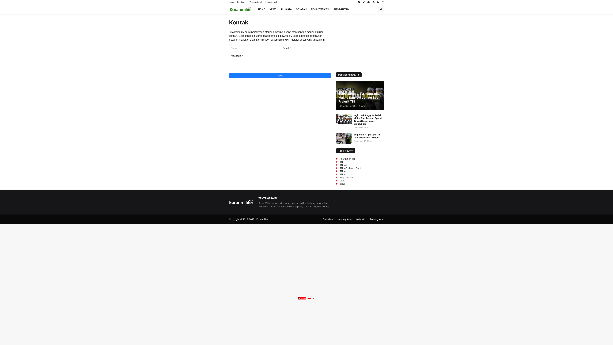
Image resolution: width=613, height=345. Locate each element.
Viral (342, 180)
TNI (342, 162)
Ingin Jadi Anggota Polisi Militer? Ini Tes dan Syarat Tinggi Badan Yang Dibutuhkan (368, 119)
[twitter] (364, 2)
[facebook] (359, 2)
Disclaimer (242, 2)
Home (231, 2)
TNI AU (343, 174)
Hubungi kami (271, 2)
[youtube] (368, 2)
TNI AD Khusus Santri (351, 168)
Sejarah (301, 9)
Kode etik (361, 219)
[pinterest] (374, 2)
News (272, 9)
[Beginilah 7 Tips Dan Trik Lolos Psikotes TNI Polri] (344, 138)
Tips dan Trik (341, 9)
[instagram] (383, 2)
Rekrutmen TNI (320, 9)
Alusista (286, 9)
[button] (381, 9)
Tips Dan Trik (346, 177)
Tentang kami (256, 2)
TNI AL (343, 171)
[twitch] (378, 2)
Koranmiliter (262, 219)
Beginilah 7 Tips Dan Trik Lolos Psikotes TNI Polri (367, 136)
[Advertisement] (361, 43)
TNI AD (343, 165)
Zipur (342, 183)
